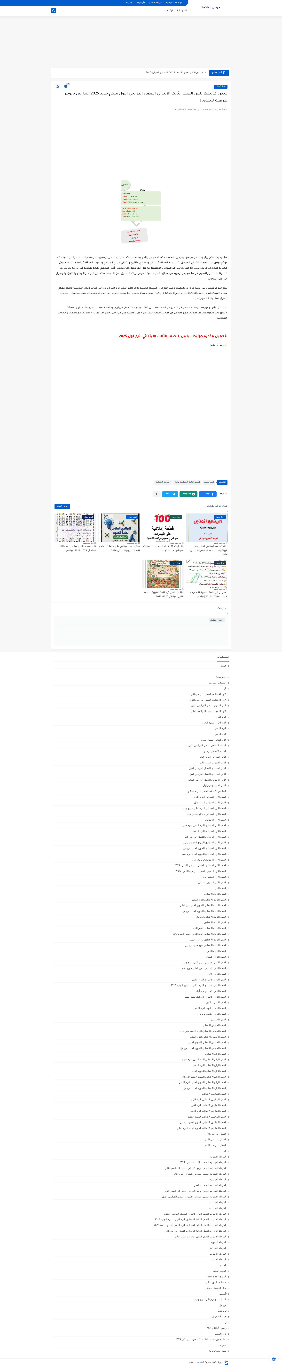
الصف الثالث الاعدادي (215, 922)
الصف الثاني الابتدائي (216, 956)
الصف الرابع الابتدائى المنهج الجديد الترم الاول (203, 1076)
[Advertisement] (141, 42)
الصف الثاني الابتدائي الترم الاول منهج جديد (204, 962)
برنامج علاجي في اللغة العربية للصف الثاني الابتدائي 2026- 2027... (164, 594)
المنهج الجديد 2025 (217, 1276)
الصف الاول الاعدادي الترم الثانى (210, 831)
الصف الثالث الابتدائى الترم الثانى (209, 899)
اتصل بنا (129, 3)
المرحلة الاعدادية (218, 1208)
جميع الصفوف (219, 1316)
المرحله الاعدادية (218, 1253)
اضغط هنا (218, 346)
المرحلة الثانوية (219, 1242)
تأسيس (223, 1293)
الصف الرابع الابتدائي (216, 1053)
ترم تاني (222, 1310)
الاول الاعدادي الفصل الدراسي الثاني (208, 699)
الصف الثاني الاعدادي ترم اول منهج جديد (206, 996)
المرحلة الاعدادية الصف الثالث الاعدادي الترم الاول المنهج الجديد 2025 (191, 1219)
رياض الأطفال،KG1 (217, 1328)
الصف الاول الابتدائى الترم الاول (210, 802)
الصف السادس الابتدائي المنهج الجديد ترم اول (203, 1122)
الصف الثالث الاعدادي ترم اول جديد (208, 939)
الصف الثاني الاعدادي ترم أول (211, 991)
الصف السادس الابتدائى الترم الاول (209, 1105)
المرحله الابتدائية (218, 1248)
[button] (208, 494)
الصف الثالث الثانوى (216, 951)
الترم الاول (221, 716)
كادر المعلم (221, 1333)
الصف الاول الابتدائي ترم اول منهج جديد (206, 814)
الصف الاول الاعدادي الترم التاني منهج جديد (204, 825)
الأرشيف (141, 3)
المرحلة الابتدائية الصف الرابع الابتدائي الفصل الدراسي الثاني (195, 1168)
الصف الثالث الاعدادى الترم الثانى (209, 928)
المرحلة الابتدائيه (218, 1179)
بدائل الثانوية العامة (217, 1288)
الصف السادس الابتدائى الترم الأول (209, 1099)
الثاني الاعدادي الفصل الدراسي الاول (208, 774)
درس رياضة (210, 8)
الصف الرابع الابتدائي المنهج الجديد (209, 1071)
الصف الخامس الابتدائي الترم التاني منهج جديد (203, 1031)
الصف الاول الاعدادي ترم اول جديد (209, 859)
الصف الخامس (219, 1019)
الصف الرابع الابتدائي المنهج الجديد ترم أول (205, 1088)
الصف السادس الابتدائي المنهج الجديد (207, 1116)
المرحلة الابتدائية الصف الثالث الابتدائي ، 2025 (203, 1162)
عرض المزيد (62, 506)
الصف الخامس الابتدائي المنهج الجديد (207, 1042)
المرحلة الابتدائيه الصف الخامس (210, 1185)
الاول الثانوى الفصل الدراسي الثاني (208, 711)
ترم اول (223, 1305)
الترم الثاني (221, 734)
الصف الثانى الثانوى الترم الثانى (210, 1008)
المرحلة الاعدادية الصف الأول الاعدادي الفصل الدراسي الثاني (195, 1213)
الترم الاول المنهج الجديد (214, 722)
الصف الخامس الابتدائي (214, 1025)
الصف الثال (221, 888)
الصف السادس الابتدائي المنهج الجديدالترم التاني (201, 1128)
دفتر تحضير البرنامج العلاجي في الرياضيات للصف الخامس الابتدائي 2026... (208, 550)
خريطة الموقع (155, 3)
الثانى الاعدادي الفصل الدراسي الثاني (207, 779)
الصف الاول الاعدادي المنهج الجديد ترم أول (205, 842)
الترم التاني (221, 728)
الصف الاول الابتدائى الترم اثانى (210, 796)
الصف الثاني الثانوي (216, 1002)
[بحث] (53, 10)
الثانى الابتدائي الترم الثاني (213, 762)
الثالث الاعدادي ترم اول (215, 751)
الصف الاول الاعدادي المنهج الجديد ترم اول (205, 848)
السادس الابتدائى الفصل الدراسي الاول (207, 791)
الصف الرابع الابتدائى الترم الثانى (210, 1065)
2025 (224, 665)
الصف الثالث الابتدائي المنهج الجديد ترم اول (204, 911)
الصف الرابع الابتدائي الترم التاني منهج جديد (204, 1059)
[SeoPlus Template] (226, 1362)
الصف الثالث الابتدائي (215, 894)
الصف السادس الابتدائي (214, 1093)
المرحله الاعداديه (218, 1259)
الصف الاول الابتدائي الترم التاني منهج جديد (204, 808)
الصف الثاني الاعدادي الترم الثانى (209, 979)
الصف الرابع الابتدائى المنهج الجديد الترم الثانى (203, 1082)
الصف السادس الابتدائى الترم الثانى (208, 1111)
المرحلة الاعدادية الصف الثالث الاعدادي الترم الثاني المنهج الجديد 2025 (190, 1225)
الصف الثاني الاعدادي (215, 973)
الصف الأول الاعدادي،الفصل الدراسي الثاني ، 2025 (200, 865)
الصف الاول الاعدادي (216, 819)
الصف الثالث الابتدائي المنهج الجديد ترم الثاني (203, 905)
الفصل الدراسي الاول (216, 1139)
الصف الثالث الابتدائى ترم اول (187, 482)
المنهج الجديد (220, 1270)
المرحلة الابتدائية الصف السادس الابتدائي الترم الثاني (199, 1173)
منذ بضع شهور (219, 543)
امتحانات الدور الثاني (216, 1282)
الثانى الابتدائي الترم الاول (213, 756)
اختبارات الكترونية (217, 682)
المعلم (223, 1265)
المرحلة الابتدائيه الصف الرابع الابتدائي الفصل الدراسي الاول (196, 1190)
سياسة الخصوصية (174, 3)
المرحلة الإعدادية (218, 1202)
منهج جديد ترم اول (217, 1350)
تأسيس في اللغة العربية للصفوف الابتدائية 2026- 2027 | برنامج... (208, 594)
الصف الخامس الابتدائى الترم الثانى (208, 1036)
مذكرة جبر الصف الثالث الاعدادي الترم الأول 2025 (201, 1339)
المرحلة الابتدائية (178, 10)
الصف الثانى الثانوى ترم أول (212, 1013)
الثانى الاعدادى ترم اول (215, 785)
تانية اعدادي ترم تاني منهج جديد (211, 1299)
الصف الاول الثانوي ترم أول (213, 876)
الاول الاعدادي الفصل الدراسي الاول (208, 694)
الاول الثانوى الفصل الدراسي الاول (209, 705)
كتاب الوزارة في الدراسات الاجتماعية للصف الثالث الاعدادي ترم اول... (170, 72)
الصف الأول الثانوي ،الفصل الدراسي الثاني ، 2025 (201, 871)
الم (225, 1151)
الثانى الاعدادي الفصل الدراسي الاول (208, 768)
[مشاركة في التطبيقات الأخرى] (157, 494)
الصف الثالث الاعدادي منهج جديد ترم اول (206, 945)
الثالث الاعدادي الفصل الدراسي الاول (207, 745)
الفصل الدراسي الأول (216, 1133)
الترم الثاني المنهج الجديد (214, 739)
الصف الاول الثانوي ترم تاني (212, 882)
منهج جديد (221, 1345)
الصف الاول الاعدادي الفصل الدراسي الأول (205, 836)
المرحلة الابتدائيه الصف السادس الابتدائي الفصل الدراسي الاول (194, 1196)
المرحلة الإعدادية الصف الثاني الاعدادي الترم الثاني (200, 1236)
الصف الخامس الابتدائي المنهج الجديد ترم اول (203, 1048)
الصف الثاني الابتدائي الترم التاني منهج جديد (204, 968)
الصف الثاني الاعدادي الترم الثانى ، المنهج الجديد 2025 (199, 985)
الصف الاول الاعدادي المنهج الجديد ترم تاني (204, 854)
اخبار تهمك (220, 86)
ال (225, 688)
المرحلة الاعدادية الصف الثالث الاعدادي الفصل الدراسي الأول (195, 1230)
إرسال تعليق (216, 620)
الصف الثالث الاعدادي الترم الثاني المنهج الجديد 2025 (199, 933)
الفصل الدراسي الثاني (215, 1145)
